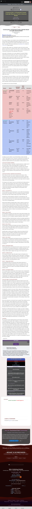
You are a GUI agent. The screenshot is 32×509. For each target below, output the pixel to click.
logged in (10, 420)
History (22, 4)
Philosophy (9, 4)
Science (18, 4)
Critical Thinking (14, 4)
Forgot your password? (16, 414)
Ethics (16, 363)
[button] (20, 2)
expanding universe (22, 43)
